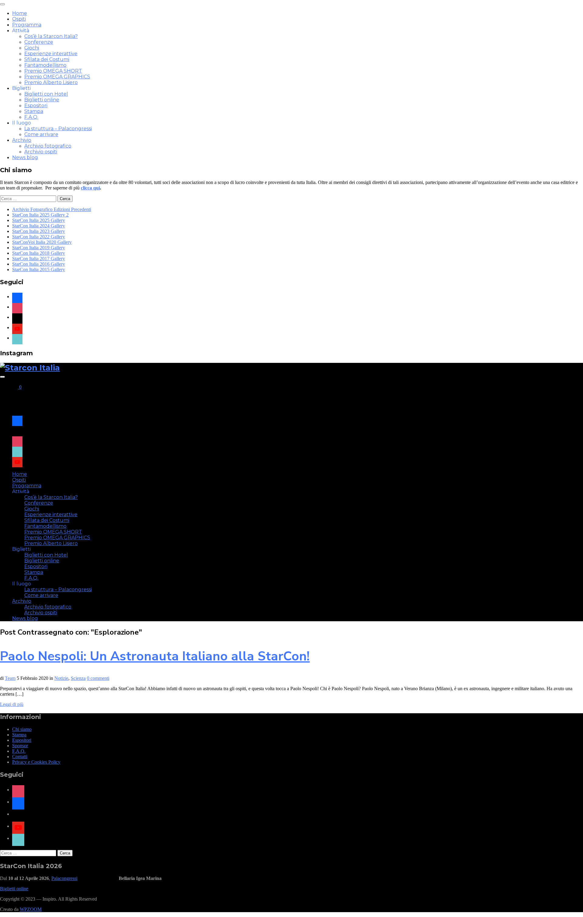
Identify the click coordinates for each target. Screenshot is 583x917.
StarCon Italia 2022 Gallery (38, 236)
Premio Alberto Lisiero (51, 82)
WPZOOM (31, 909)
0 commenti (98, 678)
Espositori (35, 105)
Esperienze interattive (50, 53)
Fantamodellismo (45, 65)
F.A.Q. (31, 117)
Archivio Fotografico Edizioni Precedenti (51, 209)
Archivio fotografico (47, 146)
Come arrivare (41, 134)
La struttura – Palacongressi (58, 128)
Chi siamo (22, 729)
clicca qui (90, 187)
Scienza (78, 678)
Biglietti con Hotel (46, 94)
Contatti (19, 756)
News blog (25, 157)
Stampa (33, 111)
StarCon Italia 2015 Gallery (38, 269)
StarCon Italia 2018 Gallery (38, 253)
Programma (26, 25)
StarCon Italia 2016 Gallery (38, 264)
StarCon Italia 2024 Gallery (38, 225)
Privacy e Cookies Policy (36, 762)
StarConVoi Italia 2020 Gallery (42, 242)
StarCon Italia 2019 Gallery (38, 247)
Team (10, 678)
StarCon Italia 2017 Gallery (38, 258)
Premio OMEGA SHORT (53, 71)
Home (19, 13)
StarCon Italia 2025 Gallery (38, 220)
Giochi (31, 48)
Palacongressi (64, 878)
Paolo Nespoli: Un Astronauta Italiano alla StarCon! (155, 656)
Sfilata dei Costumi (46, 59)
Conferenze (38, 42)
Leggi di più (11, 704)
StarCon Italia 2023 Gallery (38, 231)
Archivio (21, 140)
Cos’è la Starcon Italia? (51, 36)
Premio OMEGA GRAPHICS (57, 77)
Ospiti (19, 19)
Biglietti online (41, 100)
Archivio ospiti (40, 152)
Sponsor (20, 745)
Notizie (61, 678)
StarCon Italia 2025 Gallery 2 (40, 214)
